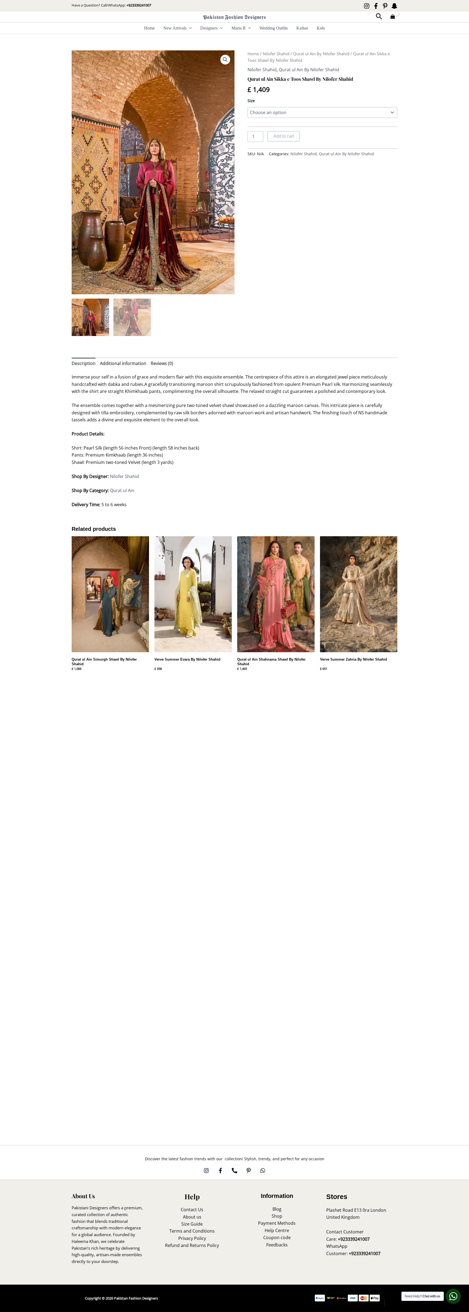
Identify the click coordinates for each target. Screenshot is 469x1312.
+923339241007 (138, 5)
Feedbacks (277, 1245)
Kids (321, 28)
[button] (379, 17)
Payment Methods (277, 1223)
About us (192, 1217)
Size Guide (192, 1224)
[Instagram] (367, 6)
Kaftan (302, 28)
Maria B (239, 28)
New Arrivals (174, 28)
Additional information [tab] (123, 363)
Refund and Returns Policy (192, 1245)
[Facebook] (376, 6)
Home (149, 28)
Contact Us (192, 1210)
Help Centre (277, 1230)
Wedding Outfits (273, 28)
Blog (276, 1209)
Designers (208, 28)
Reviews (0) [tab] (162, 363)
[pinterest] (248, 1170)
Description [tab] (84, 363)
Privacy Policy (192, 1238)
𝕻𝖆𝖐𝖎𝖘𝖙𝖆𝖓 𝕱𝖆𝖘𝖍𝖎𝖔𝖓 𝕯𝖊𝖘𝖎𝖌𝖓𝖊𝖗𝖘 (234, 17)
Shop (277, 1216)
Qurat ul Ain (122, 490)
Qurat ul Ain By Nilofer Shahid (321, 53)
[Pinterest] (385, 6)
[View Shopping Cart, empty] (392, 16)
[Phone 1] (234, 1170)
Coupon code (277, 1237)
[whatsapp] (262, 1170)
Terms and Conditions (192, 1231)
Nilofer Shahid (276, 53)
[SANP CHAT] (394, 6)
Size (251, 100)
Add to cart (283, 136)
